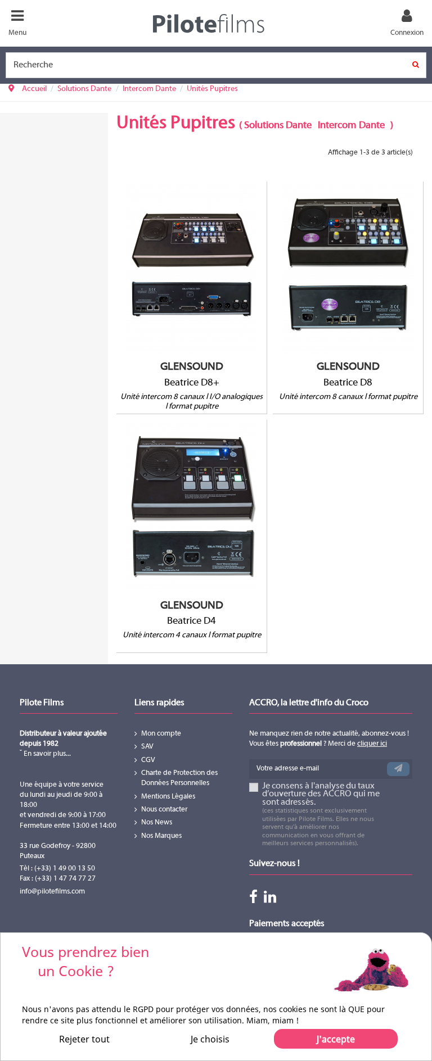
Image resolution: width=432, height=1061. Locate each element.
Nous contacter (164, 810)
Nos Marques (161, 836)
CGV (148, 760)
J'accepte (336, 1039)
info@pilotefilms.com (52, 892)
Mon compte (161, 734)
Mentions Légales (168, 797)
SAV (147, 747)
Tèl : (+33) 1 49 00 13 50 (57, 869)
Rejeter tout (84, 1039)
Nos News (156, 823)
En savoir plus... (46, 754)
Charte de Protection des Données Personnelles (179, 778)
